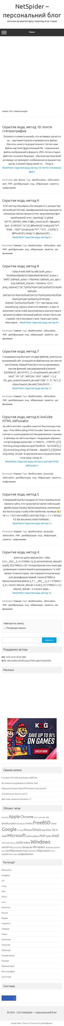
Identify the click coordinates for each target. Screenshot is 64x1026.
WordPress (7, 847)
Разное (5, 961)
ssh (3, 843)
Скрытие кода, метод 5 (20, 494)
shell (55, 836)
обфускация (42, 184)
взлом (57, 847)
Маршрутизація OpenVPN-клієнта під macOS (24, 788)
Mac (44, 830)
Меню (32, 32)
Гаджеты (6, 923)
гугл (3, 851)
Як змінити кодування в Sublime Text (20, 783)
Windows (40, 842)
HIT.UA (4, 997)
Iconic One (16, 1023)
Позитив (6, 945)
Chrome (26, 817)
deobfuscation (39, 180)
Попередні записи (15, 628)
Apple (14, 816)
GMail (53, 823)
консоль (32, 851)
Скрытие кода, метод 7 (20, 351)
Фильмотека (8, 966)
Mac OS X (52, 829)
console (41, 817)
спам (14, 854)
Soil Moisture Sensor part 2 (14, 794)
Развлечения (8, 955)
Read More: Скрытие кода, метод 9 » (32, 237)
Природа (6, 950)
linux (36, 829)
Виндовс (27, 847)
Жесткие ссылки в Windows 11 (16, 799)
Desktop (21, 823)
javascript (48, 473)
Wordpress (47, 1023)
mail (4, 835)
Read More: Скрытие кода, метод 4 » (32, 593)
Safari (48, 836)
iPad (21, 830)
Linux (4, 886)
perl (4, 184)
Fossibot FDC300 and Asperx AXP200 (19, 778)
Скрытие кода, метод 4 (20, 552)
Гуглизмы (6, 939)
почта (52, 851)
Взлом (22, 180)
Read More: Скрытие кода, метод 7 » (32, 388)
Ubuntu (13, 843)
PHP (10, 184)
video (26, 842)
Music (4, 896)
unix (16, 180)
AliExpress (6, 870)
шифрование (9, 188)
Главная (17, 245)
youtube (18, 847)
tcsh (7, 843)
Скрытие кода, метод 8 (20, 266)
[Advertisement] (32, 73)
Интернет (39, 847)
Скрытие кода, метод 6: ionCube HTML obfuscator (27, 419)
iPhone (27, 829)
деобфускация (21, 184)
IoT (3, 880)
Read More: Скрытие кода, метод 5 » (32, 523)
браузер (49, 847)
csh (47, 817)
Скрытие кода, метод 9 (20, 200)
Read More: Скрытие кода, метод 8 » (39, 322)
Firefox (29, 823)
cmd (35, 817)
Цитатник (6, 977)
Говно (4, 934)
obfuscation (53, 180)
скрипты (54, 184)
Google (9, 829)
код (32, 184)
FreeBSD (42, 822)
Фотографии (8, 971)
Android (5, 817)
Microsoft (16, 835)
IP (18, 830)
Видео (5, 918)
